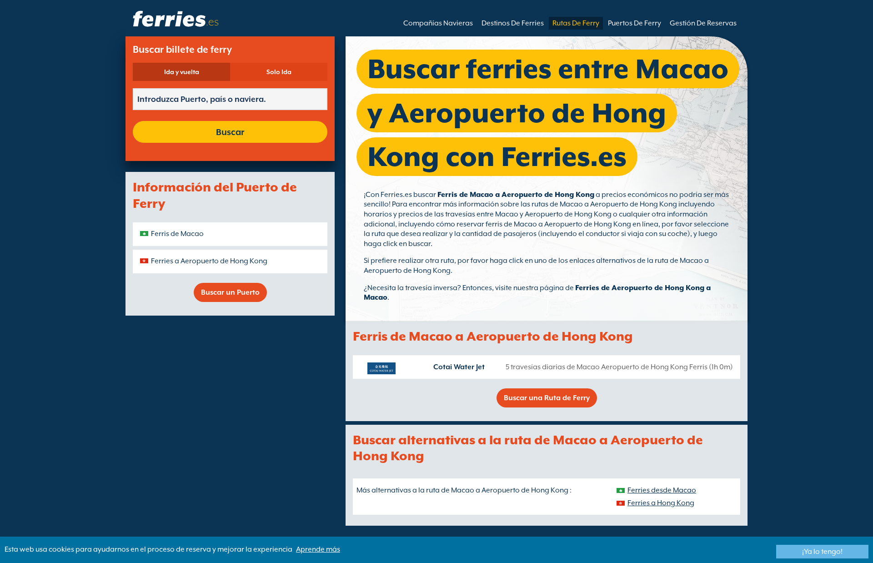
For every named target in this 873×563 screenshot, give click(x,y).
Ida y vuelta (181, 71)
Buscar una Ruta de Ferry (547, 398)
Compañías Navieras (438, 23)
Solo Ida (278, 71)
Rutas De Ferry (575, 23)
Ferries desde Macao (661, 490)
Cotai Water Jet (459, 367)
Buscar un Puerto (230, 292)
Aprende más (318, 549)
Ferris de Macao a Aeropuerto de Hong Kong (515, 195)
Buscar (230, 132)
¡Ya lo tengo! (822, 552)
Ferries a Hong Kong (660, 503)
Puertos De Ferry (634, 23)
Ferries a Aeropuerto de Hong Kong (209, 261)
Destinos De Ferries (513, 23)
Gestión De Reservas (703, 23)
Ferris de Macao (177, 234)
